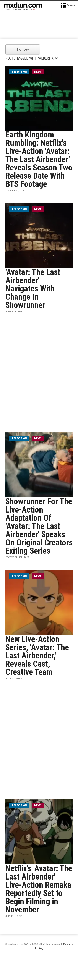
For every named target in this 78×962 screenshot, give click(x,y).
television (19, 71)
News (38, 71)
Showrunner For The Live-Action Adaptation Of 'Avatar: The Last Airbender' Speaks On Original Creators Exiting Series (39, 526)
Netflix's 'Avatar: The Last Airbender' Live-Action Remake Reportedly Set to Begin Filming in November (38, 889)
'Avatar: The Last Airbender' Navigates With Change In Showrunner (32, 288)
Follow (23, 49)
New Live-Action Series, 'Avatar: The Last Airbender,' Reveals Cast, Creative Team (37, 655)
